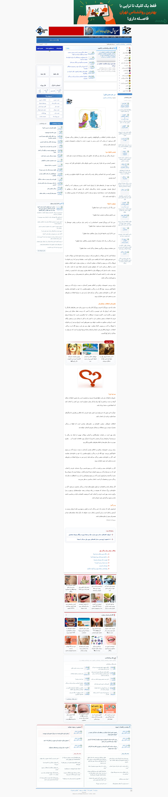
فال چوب (52, 90)
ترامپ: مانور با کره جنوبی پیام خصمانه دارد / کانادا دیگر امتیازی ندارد (97, 779)
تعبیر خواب (39, 90)
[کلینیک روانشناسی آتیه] (121, 24)
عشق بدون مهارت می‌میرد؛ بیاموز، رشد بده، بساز (125, 121)
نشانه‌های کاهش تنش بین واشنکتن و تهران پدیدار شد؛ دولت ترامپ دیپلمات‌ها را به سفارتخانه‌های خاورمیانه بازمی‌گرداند (97, 773)
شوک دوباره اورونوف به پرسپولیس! (72, 768)
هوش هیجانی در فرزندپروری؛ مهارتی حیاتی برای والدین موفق (124, 210)
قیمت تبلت (56, 113)
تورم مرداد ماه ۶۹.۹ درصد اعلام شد (54, 247)
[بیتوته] (42, 34)
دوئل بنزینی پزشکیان (123, 779)
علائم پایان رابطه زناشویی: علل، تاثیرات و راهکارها (77, 72)
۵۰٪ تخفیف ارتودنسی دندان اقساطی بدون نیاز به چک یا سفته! (94, 539)
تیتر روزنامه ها (56, 116)
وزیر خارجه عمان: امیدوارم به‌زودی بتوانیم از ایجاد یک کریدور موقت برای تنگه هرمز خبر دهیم (102, 740)
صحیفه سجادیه (42, 116)
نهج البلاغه (44, 113)
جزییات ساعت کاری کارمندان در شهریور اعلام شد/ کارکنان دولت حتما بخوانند (102, 747)
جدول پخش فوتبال (42, 109)
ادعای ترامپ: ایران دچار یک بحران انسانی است (118, 767)
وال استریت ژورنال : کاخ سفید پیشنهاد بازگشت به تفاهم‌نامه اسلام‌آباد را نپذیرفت (49, 213)
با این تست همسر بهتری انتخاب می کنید (100, 679)
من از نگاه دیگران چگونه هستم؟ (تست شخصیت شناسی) (47, 137)
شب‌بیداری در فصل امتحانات (77, 673)
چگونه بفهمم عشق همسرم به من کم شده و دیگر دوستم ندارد (100, 668)
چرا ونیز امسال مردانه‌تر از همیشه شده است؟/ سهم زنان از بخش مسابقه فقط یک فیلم (49, 237)
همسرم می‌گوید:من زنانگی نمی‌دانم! (78, 62)
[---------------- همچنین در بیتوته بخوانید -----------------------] (74, 727)
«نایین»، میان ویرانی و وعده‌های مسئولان (59, 747)
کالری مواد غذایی (42, 106)
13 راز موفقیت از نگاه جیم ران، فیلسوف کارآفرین (76, 693)
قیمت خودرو (56, 99)
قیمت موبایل (56, 109)
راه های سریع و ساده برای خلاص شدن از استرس (47, 183)
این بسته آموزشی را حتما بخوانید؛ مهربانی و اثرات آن (101, 688)
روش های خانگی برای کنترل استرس (48, 141)
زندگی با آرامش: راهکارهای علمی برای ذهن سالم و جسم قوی (124, 197)
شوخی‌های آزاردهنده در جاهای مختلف (47, 193)
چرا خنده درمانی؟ (79, 679)
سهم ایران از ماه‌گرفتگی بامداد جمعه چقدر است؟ (51, 231)
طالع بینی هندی (59, 90)
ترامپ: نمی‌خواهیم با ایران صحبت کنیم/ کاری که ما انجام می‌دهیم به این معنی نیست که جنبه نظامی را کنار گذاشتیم (46, 208)
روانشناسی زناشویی (120, 44)
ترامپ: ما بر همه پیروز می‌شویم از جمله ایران (97, 767)
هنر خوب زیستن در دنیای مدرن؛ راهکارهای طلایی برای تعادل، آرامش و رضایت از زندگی (124, 261)
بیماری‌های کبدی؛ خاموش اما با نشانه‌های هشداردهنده (51, 244)
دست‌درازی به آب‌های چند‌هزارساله (120, 783)
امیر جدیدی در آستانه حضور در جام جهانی (49, 758)
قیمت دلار (57, 106)
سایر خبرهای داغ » (41, 250)
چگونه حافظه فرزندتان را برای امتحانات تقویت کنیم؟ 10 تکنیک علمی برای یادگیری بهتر (125, 223)
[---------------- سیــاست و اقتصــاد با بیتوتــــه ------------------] (122, 727)
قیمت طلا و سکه (55, 103)
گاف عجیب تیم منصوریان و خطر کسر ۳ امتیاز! (52, 233)
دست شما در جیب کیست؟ (101, 562)
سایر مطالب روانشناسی (72, 699)
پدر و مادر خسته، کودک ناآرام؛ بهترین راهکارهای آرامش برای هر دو (125, 146)
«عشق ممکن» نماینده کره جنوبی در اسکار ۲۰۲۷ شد (56, 740)
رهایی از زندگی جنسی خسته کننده (48, 155)
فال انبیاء (43, 74)
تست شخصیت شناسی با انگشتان (48, 160)
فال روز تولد (46, 90)
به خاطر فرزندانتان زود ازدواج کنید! (99, 557)
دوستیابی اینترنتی (103, 565)
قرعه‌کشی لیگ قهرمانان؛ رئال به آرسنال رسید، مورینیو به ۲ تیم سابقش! (50, 218)
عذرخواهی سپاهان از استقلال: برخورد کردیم (49, 768)
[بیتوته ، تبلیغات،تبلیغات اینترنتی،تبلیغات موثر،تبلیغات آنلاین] (66, 31)
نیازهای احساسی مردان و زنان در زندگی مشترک (77, 77)
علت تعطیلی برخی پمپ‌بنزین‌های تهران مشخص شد (119, 773)
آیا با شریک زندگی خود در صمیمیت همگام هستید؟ (77, 67)
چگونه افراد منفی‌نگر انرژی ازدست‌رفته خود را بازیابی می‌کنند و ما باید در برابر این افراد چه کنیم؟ (100, 673)
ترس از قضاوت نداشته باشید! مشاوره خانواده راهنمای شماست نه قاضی (124, 159)
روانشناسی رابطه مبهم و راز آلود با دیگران (97, 568)
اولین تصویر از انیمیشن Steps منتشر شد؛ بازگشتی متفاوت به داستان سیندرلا (49, 222)
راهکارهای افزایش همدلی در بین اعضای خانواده (125, 110)
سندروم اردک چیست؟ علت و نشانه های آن (101, 693)
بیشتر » (67, 48)
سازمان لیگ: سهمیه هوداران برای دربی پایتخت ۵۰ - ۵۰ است (49, 773)
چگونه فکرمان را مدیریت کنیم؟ (49, 127)
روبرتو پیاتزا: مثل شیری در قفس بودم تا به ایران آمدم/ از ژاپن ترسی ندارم (49, 778)
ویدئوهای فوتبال (42, 103)
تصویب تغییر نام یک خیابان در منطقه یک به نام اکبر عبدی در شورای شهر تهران (102, 733)
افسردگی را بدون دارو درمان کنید (101, 684)
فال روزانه (43, 85)
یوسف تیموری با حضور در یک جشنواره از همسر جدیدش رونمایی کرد (50, 227)
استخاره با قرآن (56, 85)
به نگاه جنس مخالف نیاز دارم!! (100, 554)
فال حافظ (56, 74)
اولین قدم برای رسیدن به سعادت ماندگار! (47, 179)
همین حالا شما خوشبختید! (50, 132)
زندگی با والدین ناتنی (51, 188)
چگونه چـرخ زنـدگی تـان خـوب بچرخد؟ (47, 170)
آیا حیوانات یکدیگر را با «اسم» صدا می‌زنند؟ (50, 763)
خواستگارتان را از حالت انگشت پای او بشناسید (48, 174)
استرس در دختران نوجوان (50, 165)
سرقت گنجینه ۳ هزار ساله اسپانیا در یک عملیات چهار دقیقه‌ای (49, 241)
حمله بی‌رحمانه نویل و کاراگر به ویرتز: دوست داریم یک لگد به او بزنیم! (72, 773)
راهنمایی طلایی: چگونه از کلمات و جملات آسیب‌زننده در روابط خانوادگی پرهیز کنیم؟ (124, 247)
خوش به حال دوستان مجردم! (101, 560)
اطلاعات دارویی (42, 99)
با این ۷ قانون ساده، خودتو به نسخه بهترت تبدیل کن (124, 235)
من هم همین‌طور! (109, 94)
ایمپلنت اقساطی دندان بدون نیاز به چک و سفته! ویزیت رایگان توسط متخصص (90, 534)
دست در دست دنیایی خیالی (77, 668)
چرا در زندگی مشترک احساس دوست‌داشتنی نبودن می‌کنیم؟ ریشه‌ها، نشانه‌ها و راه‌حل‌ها (125, 185)
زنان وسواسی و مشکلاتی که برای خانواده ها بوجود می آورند (76, 58)
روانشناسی (128, 44)
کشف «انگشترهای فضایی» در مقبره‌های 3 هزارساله (70, 763)
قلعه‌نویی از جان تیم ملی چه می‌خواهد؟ (71, 778)
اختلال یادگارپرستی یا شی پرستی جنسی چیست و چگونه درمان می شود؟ (77, 53)
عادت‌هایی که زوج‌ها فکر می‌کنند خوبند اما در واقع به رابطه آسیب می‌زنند (125, 172)
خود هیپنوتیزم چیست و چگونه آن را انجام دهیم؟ (47, 151)
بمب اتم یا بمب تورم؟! (101, 783)
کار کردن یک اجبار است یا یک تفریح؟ (48, 146)
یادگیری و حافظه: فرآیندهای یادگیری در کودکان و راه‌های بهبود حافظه (74, 688)
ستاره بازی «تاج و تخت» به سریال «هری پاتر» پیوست (56, 733)
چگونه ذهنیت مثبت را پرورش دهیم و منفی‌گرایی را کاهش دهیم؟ (125, 134)
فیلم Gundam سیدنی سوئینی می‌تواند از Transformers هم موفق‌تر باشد (71, 758)
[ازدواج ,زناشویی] (90, 119)
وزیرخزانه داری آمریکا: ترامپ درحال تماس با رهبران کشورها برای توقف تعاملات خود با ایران (118, 760)
